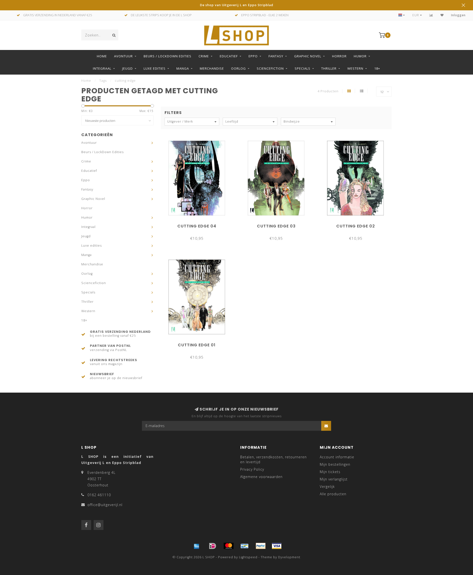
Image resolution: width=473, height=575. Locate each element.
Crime (204, 56)
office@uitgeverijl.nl (104, 504)
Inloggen (458, 15)
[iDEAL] (212, 546)
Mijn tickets (330, 471)
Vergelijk (327, 486)
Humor (360, 56)
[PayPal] (260, 546)
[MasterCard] (228, 546)
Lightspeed (248, 557)
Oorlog (238, 68)
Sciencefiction (270, 68)
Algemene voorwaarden (261, 476)
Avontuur (123, 56)
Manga (182, 68)
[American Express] (196, 546)
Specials (302, 68)
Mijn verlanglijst (334, 479)
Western (355, 68)
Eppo (253, 56)
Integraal (102, 68)
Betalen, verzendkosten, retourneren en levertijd (273, 459)
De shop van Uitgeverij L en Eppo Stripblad (236, 5)
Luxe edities (155, 68)
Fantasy (276, 56)
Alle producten (333, 494)
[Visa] (276, 546)
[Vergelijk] (431, 15)
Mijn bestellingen (335, 464)
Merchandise (212, 68)
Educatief (229, 56)
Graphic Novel (307, 56)
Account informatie (337, 457)
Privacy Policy (252, 469)
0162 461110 (99, 495)
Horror (339, 56)
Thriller (329, 68)
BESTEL (199, 224)
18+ (377, 68)
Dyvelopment (289, 557)
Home (102, 56)
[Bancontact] (244, 546)
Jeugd (127, 68)
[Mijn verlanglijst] (442, 15)
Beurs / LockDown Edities (167, 56)
